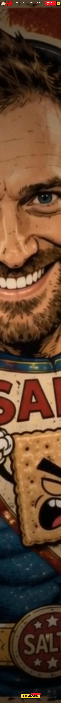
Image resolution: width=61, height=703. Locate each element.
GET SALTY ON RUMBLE (31, 696)
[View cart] (58, 3)
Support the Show (49, 3)
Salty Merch (31, 3)
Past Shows (23, 3)
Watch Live (16, 3)
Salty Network (39, 3)
